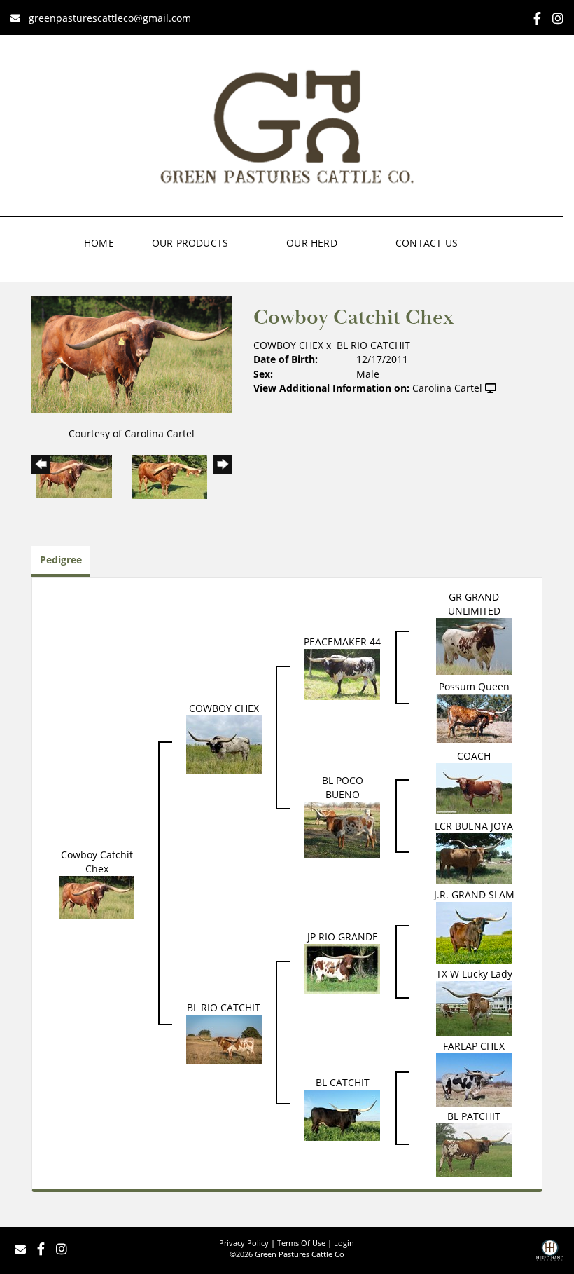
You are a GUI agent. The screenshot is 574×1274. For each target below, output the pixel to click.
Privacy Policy (244, 1243)
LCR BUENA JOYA (474, 826)
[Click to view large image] (131, 352)
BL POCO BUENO (342, 787)
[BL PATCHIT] (474, 1149)
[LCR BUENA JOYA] (474, 857)
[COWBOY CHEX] (224, 743)
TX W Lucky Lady (474, 973)
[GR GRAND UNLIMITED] (474, 645)
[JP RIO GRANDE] (342, 968)
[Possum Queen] (474, 717)
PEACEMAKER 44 (342, 641)
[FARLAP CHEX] (474, 1078)
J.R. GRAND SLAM (474, 894)
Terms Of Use (301, 1243)
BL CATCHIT (343, 1082)
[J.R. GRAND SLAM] (474, 931)
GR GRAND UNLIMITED (474, 603)
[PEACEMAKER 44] (342, 673)
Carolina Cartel (447, 388)
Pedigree (61, 559)
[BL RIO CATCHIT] (224, 1038)
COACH (474, 755)
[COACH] (474, 787)
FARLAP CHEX (474, 1046)
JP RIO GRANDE (342, 936)
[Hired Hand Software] (550, 1255)
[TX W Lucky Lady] (474, 1007)
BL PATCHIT (473, 1116)
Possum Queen (474, 686)
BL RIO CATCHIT (373, 345)
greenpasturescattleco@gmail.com (110, 18)
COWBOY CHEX (288, 345)
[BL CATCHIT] (342, 1114)
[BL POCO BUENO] (342, 829)
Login (344, 1243)
